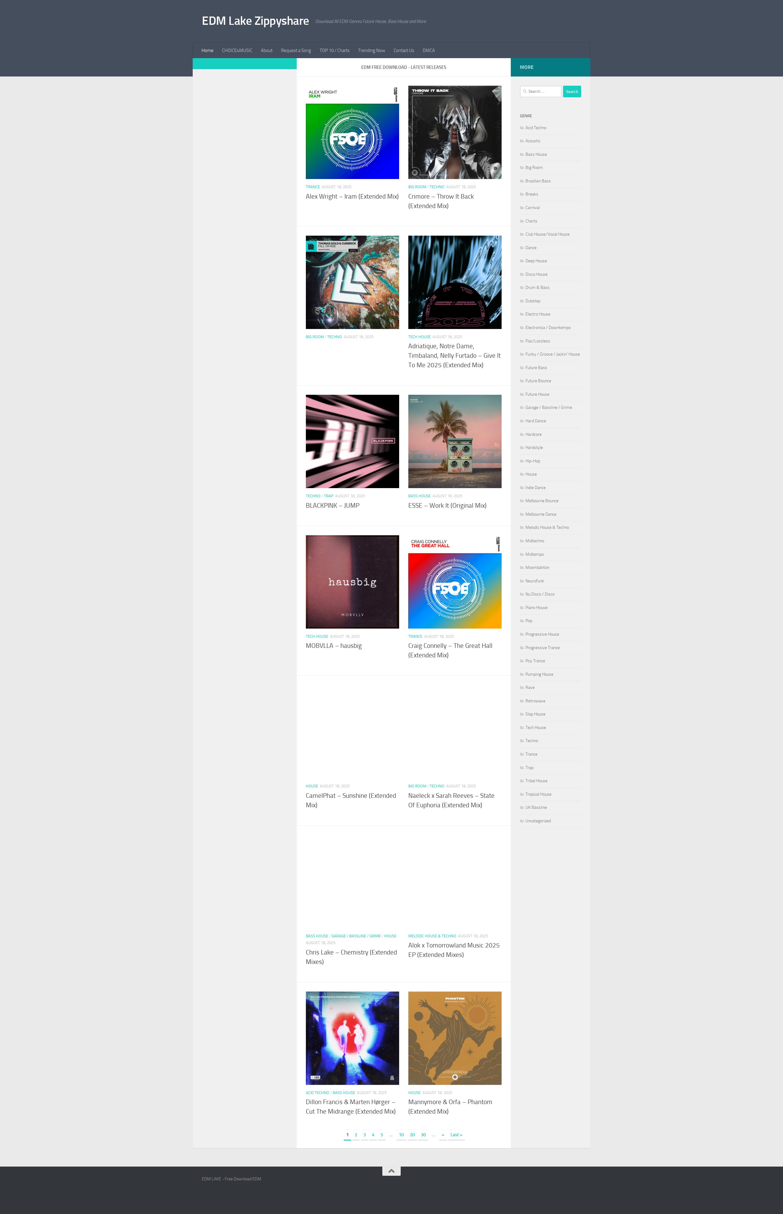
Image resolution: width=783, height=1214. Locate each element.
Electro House (537, 314)
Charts (531, 221)
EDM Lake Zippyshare (255, 20)
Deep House (536, 260)
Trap (328, 496)
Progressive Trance (542, 647)
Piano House (536, 607)
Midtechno (534, 540)
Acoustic (532, 141)
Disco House (536, 274)
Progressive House (542, 634)
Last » (456, 1134)
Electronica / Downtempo (548, 327)
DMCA (429, 50)
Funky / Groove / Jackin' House (552, 354)
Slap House (535, 714)
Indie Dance (535, 487)
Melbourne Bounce (541, 500)
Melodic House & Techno (432, 936)
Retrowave (535, 701)
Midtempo (534, 554)
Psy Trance (535, 660)
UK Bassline (536, 807)
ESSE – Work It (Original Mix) (447, 505)
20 (412, 1134)
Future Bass (536, 367)
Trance (313, 187)
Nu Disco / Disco (540, 594)
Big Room (417, 187)
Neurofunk (534, 581)
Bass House (419, 496)
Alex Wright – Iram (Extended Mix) (352, 196)
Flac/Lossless (537, 341)
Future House (537, 394)
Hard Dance (535, 421)
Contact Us (404, 50)
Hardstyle (534, 447)
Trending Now (371, 50)
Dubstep (532, 301)
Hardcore (533, 434)
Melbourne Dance (540, 514)
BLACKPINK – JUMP (332, 505)
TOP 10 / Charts (335, 50)
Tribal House (536, 780)
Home (207, 50)
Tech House (419, 336)
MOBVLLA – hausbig (334, 645)
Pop (528, 620)
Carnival (532, 207)
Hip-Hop (532, 461)
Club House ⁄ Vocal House (547, 234)
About (267, 50)
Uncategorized (538, 821)
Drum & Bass (537, 287)
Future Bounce (538, 380)
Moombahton (537, 567)
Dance (530, 247)
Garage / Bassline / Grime (356, 936)
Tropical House (538, 794)
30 (423, 1134)
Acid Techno (317, 1092)
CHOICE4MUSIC (237, 50)
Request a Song (296, 50)
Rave (530, 687)
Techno (437, 187)
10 (401, 1134)
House (312, 786)
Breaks (531, 194)
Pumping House (539, 674)
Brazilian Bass (538, 181)
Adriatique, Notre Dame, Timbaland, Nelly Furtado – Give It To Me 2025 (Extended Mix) (454, 355)
